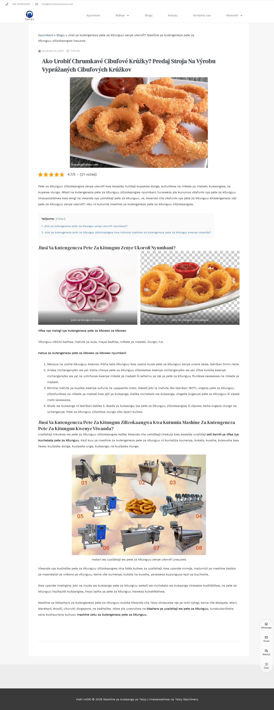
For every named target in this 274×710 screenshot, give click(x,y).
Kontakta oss (202, 15)
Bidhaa (120, 15)
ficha (60, 218)
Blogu (148, 15)
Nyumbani (93, 15)
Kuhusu (172, 15)
